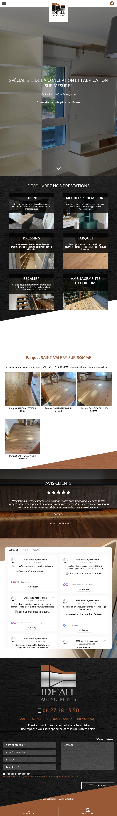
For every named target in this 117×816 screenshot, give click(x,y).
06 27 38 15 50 (29, 814)
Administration (66, 799)
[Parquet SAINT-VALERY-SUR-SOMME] (22, 389)
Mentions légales (48, 799)
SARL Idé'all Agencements (35, 559)
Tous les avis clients (58, 523)
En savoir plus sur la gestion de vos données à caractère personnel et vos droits (41, 776)
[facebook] (112, 4)
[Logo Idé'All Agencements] (58, 11)
